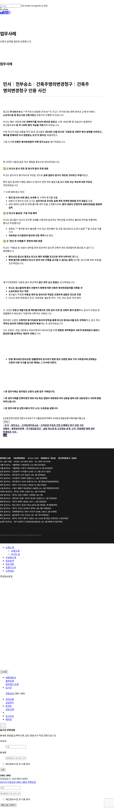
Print (6, 421)
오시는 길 (15, 554)
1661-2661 (14, 782)
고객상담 (10, 570)
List (5, 435)
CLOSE (4, 671)
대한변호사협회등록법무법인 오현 (12, 681)
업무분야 (10, 560)
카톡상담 (32, 782)
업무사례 (10, 564)
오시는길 (10, 716)
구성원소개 (11, 557)
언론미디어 (11, 567)
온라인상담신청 (10, 707)
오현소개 (10, 547)
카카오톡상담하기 (10, 701)
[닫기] (3, 725)
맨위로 (9, 719)
